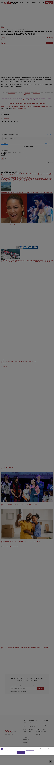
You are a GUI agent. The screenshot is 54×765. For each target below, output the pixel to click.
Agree (20, 752)
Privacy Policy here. (30, 750)
